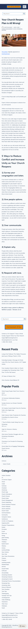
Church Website (6, 506)
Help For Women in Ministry (9, 429)
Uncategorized (6, 597)
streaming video (6, 585)
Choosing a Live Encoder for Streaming (12, 441)
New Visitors (5, 552)
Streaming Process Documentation (11, 581)
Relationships (5, 564)
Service (4, 566)
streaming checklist (7, 575)
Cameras (4, 486)
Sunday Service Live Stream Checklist (12, 403)
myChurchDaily (6, 550)
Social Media (5, 569)
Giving (3, 535)
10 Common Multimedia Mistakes (11, 398)
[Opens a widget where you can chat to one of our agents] (22, 626)
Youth (3, 608)
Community (5, 515)
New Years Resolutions (8, 556)
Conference (5, 519)
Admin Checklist (6, 475)
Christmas (4, 490)
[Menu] (24, 6)
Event (3, 531)
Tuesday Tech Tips (7, 595)
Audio (3, 484)
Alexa (3, 482)
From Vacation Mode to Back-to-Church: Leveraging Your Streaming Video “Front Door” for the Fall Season (12, 370)
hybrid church (5, 544)
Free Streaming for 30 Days (14, 327)
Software (4, 571)
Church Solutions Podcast (8, 504)
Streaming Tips (6, 583)
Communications (6, 513)
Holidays (4, 542)
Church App (5, 492)
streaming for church (7, 579)
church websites (6, 509)
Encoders (4, 529)
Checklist (4, 488)
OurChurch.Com (6, 54)
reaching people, (6, 562)
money (3, 548)
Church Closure (6, 496)
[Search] (2, 2)
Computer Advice (6, 517)
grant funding (5, 537)
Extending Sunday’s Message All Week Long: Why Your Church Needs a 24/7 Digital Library (14, 362)
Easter (3, 527)
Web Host (4, 604)
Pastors (4, 30)
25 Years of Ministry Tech (8, 376)
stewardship (5, 573)
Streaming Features (7, 577)
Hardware (4, 540)
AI (2, 477)
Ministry (4, 546)
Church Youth (5, 511)
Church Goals (5, 498)
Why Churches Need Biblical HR (10, 380)
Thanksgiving (5, 593)
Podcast (4, 560)
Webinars (4, 606)
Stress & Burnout (6, 587)
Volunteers (5, 602)
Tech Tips (4, 591)
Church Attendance (7, 494)
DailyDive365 (5, 523)
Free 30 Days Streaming (14, 6)
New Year (4, 554)
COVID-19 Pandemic (17, 29)
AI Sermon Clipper (7, 480)
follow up (4, 533)
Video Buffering (6, 600)
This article (4, 52)
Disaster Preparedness (8, 525)
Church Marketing (6, 502)
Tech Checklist (5, 589)
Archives (4, 461)
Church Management (7, 29)
